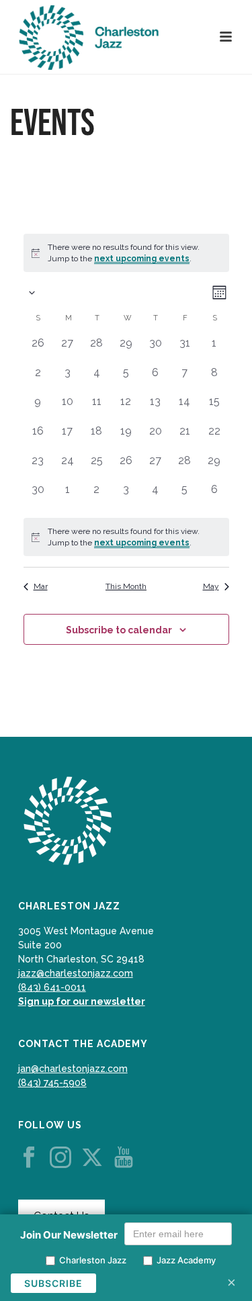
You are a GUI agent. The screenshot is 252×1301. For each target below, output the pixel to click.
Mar (41, 586)
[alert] (126, 537)
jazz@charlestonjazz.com (75, 973)
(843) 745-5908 (52, 1082)
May (211, 586)
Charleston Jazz (92, 1260)
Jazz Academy (186, 1260)
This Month (126, 586)
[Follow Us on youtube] (123, 1158)
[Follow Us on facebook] (29, 1158)
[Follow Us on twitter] (92, 1158)
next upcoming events (142, 258)
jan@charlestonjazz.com (73, 1068)
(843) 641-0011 (52, 987)
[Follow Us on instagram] (60, 1158)
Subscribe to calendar (119, 630)
